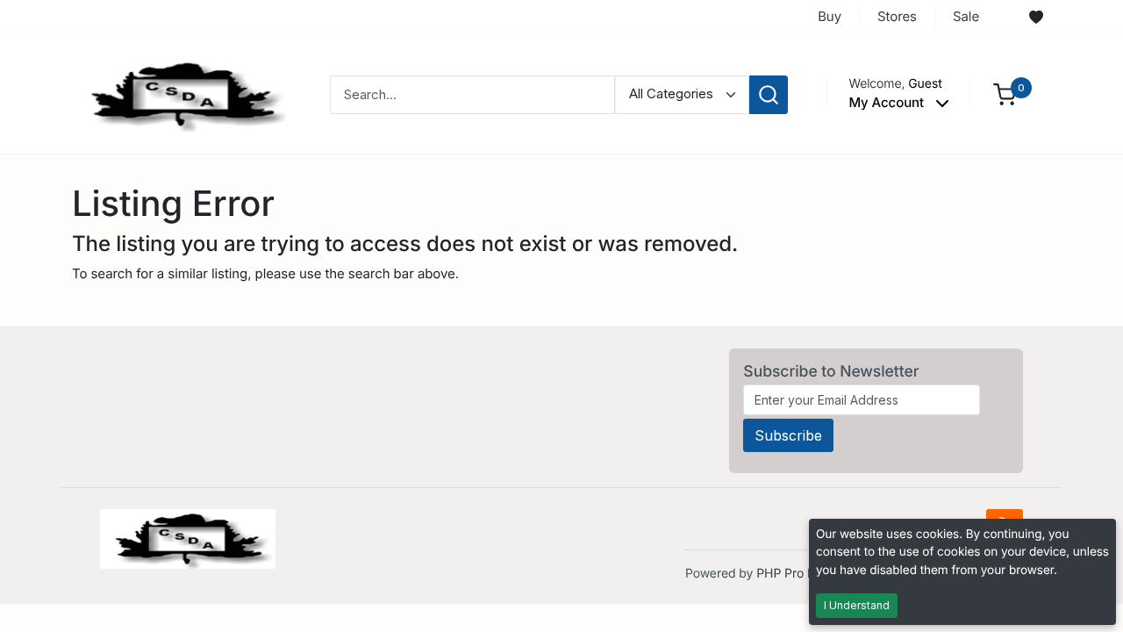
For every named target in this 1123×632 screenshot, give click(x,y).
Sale (966, 16)
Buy (829, 16)
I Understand (857, 605)
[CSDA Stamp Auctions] (181, 93)
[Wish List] (1036, 17)
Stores (897, 16)
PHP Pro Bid (791, 573)
